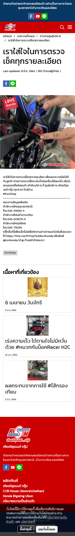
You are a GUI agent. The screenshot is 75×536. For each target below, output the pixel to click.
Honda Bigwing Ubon (18, 495)
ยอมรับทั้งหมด (46, 529)
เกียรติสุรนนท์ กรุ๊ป (15, 485)
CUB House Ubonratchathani (23, 490)
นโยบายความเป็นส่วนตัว (19, 500)
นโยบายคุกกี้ (28, 521)
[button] (61, 27)
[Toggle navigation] (69, 27)
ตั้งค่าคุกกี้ (25, 529)
